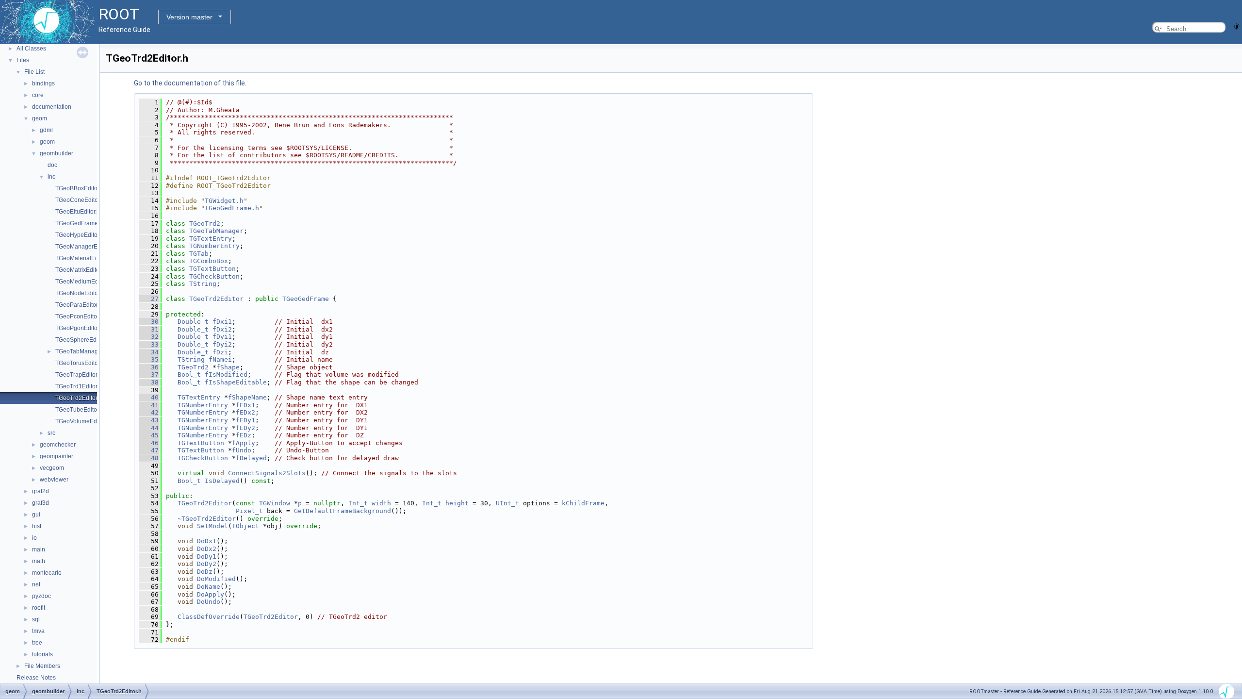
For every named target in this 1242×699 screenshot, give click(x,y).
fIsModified (226, 374)
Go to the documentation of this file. (190, 83)
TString (202, 283)
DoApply (210, 594)
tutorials (42, 654)
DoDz (204, 571)
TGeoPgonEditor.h (79, 328)
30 (149, 321)
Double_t (193, 321)
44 (149, 428)
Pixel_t (249, 511)
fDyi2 (222, 344)
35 (149, 359)
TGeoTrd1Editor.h (78, 386)
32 (149, 336)
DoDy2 (206, 563)
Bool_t (189, 374)
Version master (189, 17)
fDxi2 (222, 329)
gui (36, 514)
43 (149, 420)
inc (51, 176)
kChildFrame (583, 503)
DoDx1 (206, 541)
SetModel (212, 526)
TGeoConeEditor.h (79, 200)
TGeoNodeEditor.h (79, 293)
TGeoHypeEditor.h (79, 235)
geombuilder (56, 153)
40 (149, 397)
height (457, 503)
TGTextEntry (210, 238)
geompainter (56, 456)
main (38, 549)
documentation (51, 106)
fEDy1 (245, 420)
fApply (243, 443)
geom (39, 118)
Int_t (358, 503)
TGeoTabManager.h (81, 351)
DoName (208, 586)
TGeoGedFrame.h (79, 223)
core (38, 95)
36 (149, 367)
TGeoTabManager (216, 230)
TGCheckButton (214, 276)
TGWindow (274, 503)
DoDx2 (206, 548)
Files (22, 60)
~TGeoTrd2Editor (207, 518)
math (38, 561)
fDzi (220, 352)
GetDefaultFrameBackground (342, 511)
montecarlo (47, 572)
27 (149, 298)
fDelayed (251, 458)
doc (52, 165)
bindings (43, 83)
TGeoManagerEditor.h (84, 246)
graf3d (40, 502)
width (381, 503)
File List (34, 71)
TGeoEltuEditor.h (77, 211)
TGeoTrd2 (204, 223)
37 (149, 374)
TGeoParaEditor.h (78, 304)
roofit (38, 607)
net (36, 584)
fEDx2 (245, 412)
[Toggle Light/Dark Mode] (1236, 26)
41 (149, 405)
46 (149, 443)
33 (149, 344)
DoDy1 (206, 556)
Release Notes (36, 677)
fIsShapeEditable (236, 382)
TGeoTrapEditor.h (78, 374)
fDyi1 (222, 336)
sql (36, 619)
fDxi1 (222, 321)
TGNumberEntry (214, 246)
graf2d (40, 491)
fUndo (241, 450)
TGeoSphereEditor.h (82, 339)
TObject (245, 526)
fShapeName (247, 397)
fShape (228, 367)
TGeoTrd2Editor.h (78, 398)
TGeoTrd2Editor (216, 298)
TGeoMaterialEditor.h (83, 258)
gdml (46, 130)
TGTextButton (212, 268)
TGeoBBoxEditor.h (79, 188)
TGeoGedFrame (305, 298)
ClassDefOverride (209, 616)
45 (149, 435)
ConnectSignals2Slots (267, 473)
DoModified (216, 578)
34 (149, 352)
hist (36, 526)
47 (149, 450)
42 (149, 412)
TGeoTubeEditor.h (79, 409)
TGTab (199, 253)
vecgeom (52, 468)
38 (149, 382)
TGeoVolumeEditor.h (82, 421)
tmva (38, 631)
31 (149, 329)
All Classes (31, 48)
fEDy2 (245, 428)
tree (37, 642)
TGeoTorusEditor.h (79, 363)
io (34, 537)
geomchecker (58, 444)
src (51, 433)
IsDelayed (222, 480)
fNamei (220, 359)
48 (149, 458)
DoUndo (208, 601)
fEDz (243, 435)
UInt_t (507, 503)
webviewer (54, 479)
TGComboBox (208, 261)
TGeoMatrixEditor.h (80, 269)
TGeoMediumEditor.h (83, 281)
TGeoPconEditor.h (79, 316)
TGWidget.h (224, 200)
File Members (42, 666)
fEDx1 (245, 405)
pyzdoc (41, 596)
